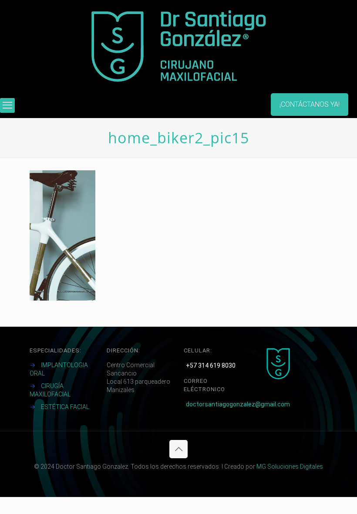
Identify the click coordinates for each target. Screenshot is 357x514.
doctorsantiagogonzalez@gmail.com (238, 404)
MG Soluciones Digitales (289, 466)
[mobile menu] (7, 105)
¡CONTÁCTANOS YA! (310, 104)
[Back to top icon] (178, 449)
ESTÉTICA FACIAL (65, 406)
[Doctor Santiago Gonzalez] (179, 46)
